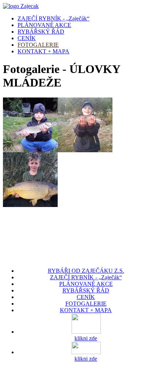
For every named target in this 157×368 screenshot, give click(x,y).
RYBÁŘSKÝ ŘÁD (41, 31)
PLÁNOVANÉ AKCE (44, 25)
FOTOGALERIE (38, 45)
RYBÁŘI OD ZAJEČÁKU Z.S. (86, 271)
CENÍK (27, 38)
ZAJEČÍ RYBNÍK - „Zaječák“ (53, 18)
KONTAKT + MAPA (43, 51)
